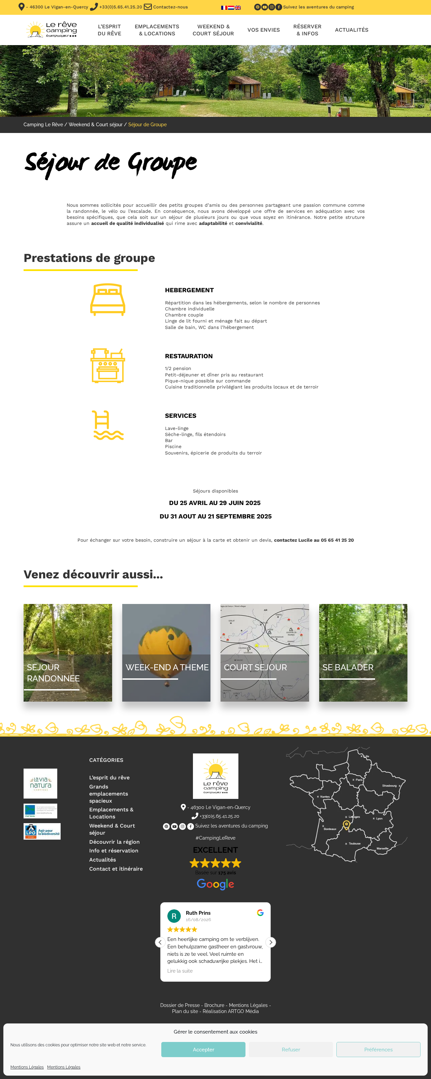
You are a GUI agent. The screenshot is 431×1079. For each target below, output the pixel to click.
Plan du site (185, 1011)
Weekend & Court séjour (213, 30)
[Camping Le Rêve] (51, 30)
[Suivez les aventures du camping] (257, 7)
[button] (271, 942)
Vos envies (263, 30)
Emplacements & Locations (111, 813)
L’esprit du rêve (109, 30)
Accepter (203, 1050)
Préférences (378, 1050)
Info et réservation (113, 850)
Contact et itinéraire (116, 869)
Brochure (214, 1005)
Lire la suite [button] (180, 971)
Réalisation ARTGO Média (231, 1011)
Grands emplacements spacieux (108, 793)
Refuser (291, 1050)
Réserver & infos (307, 30)
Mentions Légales (27, 1067)
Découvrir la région (114, 842)
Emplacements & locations (157, 30)
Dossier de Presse (180, 1005)
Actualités (351, 30)
